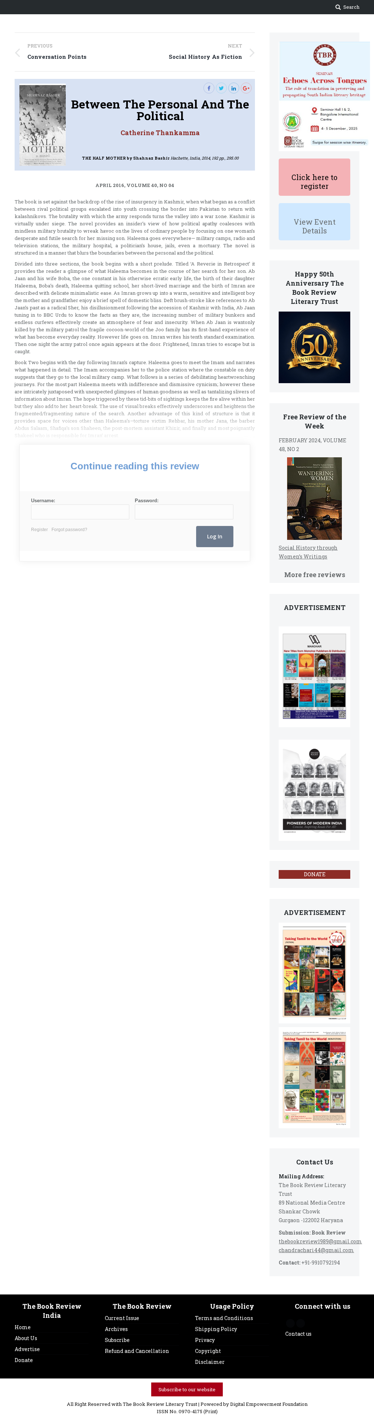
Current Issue (122, 1318)
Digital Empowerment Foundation (269, 1404)
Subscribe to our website (187, 1389)
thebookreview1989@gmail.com (320, 1241)
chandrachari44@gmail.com (316, 1250)
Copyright (208, 1350)
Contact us (298, 1333)
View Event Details (315, 226)
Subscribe (117, 1339)
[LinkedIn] (233, 88)
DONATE (314, 874)
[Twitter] (221, 88)
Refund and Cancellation (137, 1350)
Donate (24, 1360)
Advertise (27, 1349)
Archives (116, 1329)
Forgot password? (69, 529)
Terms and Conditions (224, 1318)
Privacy (205, 1339)
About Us (26, 1338)
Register (39, 529)
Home (23, 1327)
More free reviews (314, 574)
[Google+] (246, 88)
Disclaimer (210, 1361)
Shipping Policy (216, 1329)
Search (351, 7)
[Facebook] (208, 88)
